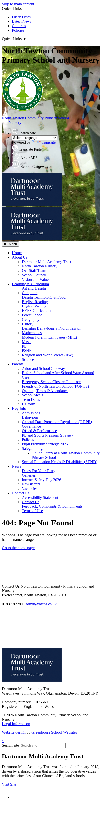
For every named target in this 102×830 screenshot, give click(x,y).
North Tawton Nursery (39, 266)
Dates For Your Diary (38, 471)
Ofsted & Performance (39, 431)
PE (24, 346)
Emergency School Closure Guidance (51, 382)
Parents (17, 364)
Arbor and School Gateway (43, 368)
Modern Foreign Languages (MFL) (49, 337)
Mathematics (32, 333)
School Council (34, 275)
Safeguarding (32, 448)
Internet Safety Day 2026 (41, 480)
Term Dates (31, 399)
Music (26, 342)
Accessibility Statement (40, 497)
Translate (49, 142)
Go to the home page (18, 548)
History (27, 324)
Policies (18, 30)
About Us (19, 257)
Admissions (31, 413)
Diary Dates (21, 17)
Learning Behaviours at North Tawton (51, 328)
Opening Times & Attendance (45, 391)
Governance (31, 426)
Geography (30, 319)
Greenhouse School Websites (54, 732)
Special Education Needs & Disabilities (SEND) (59, 462)
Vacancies (29, 488)
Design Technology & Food (44, 297)
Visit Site (9, 784)
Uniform (28, 404)
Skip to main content (18, 4)
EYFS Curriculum (36, 310)
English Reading (35, 302)
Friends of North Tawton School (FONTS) (55, 386)
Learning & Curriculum (30, 284)
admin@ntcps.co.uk (41, 604)
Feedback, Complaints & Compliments (52, 506)
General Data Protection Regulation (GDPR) (57, 422)
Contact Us (20, 493)
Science (28, 359)
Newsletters (31, 484)
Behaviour (30, 417)
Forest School (32, 315)
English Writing (34, 306)
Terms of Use (32, 511)
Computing (30, 293)
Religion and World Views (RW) (47, 355)
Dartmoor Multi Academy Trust (46, 262)
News (16, 466)
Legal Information (16, 724)
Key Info (19, 408)
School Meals (32, 395)
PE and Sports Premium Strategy (47, 435)
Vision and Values (36, 279)
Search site (10, 745)
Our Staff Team (34, 270)
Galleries (19, 26)
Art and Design (34, 288)
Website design (14, 732)
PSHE (27, 351)
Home (17, 253)
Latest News (21, 21)
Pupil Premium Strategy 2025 (45, 444)
